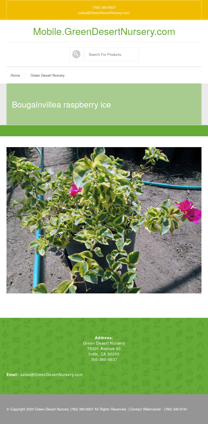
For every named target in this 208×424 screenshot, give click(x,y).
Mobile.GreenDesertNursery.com (104, 30)
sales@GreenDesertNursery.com (104, 12)
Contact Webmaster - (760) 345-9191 (158, 409)
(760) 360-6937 (104, 7)
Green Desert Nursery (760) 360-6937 (64, 409)
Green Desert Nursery (48, 75)
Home (15, 75)
